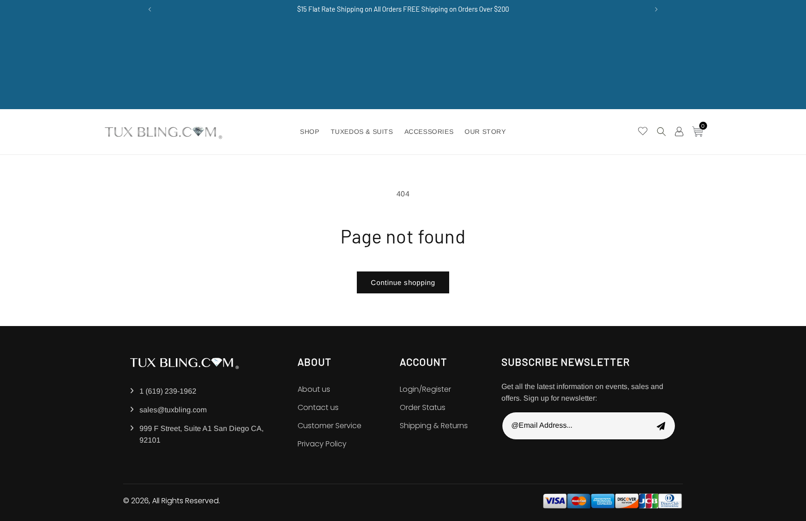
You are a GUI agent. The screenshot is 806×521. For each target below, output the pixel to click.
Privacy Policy (322, 443)
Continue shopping (403, 282)
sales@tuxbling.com (173, 410)
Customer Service (329, 425)
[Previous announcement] (149, 9)
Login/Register (425, 389)
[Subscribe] (661, 425)
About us (314, 389)
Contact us (318, 407)
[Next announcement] (656, 9)
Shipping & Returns (434, 425)
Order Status (422, 407)
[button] (661, 131)
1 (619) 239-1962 (167, 391)
